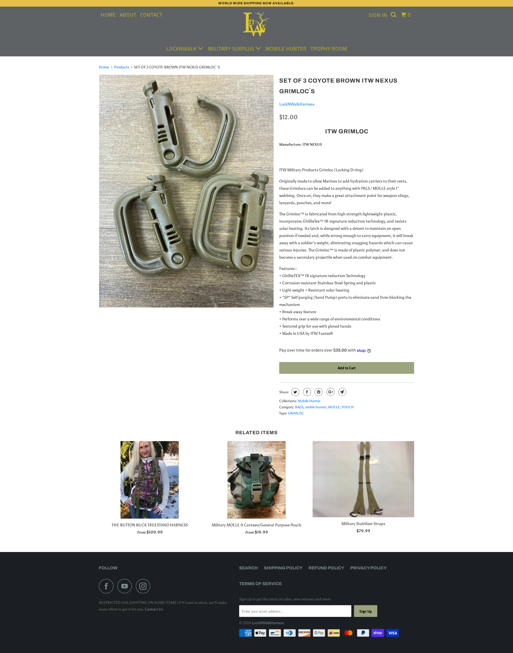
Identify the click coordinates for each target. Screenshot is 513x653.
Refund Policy (326, 568)
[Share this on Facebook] (306, 392)
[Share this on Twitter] (294, 392)
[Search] (394, 14)
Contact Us (154, 609)
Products (121, 67)
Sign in (378, 15)
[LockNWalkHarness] (256, 25)
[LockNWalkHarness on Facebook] (107, 586)
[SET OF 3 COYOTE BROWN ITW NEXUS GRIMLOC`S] (186, 191)
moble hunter (315, 407)
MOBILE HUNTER (286, 48)
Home (108, 14)
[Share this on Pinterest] (318, 392)
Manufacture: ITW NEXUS (300, 144)
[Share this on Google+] (330, 392)
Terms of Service (260, 583)
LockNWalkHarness (296, 104)
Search (248, 568)
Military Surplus (232, 48)
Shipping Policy (283, 568)
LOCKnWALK (182, 48)
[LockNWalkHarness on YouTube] (126, 586)
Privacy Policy (368, 568)
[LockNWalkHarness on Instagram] (144, 586)
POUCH (347, 407)
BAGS (299, 407)
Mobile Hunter (309, 401)
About (128, 14)
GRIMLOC (296, 413)
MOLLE (334, 407)
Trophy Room (328, 48)
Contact (151, 14)
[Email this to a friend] (341, 392)
